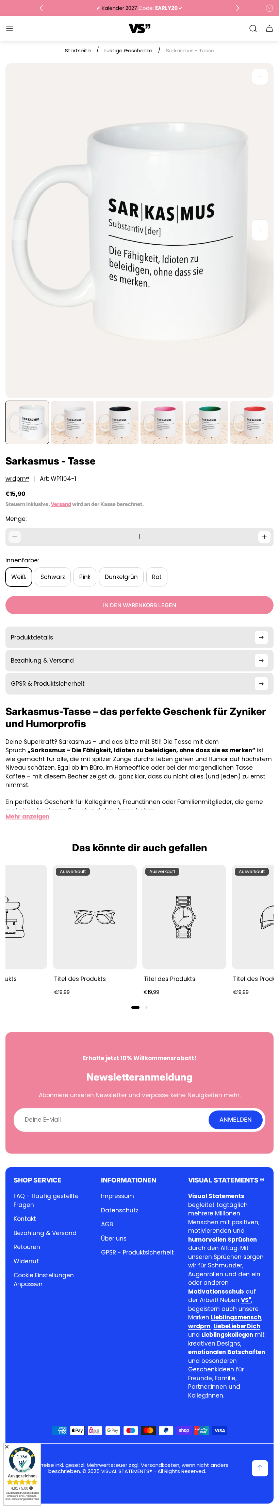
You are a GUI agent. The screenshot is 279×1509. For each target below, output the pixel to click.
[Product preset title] (95, 917)
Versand (61, 504)
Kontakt (25, 1219)
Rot (157, 577)
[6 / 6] (252, 422)
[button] (135, 1007)
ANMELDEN (235, 1119)
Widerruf (26, 1261)
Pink (85, 577)
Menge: (16, 519)
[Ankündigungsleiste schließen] (269, 8)
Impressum (117, 1196)
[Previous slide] (41, 8)
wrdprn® (17, 479)
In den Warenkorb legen (139, 605)
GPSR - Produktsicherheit (137, 1252)
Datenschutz (119, 1210)
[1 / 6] (27, 422)
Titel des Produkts (80, 979)
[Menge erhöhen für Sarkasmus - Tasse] (264, 536)
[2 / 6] (72, 422)
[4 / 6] (162, 422)
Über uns (114, 1238)
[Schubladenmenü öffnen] (9, 28)
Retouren (27, 1247)
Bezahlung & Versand (45, 1233)
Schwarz (52, 577)
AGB (107, 1224)
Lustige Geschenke (128, 50)
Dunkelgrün (121, 577)
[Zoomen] (260, 77)
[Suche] (253, 28)
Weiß (18, 577)
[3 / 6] (117, 422)
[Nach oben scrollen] (260, 1468)
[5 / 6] (207, 422)
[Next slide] (237, 8)
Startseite (78, 50)
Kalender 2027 (119, 8)
